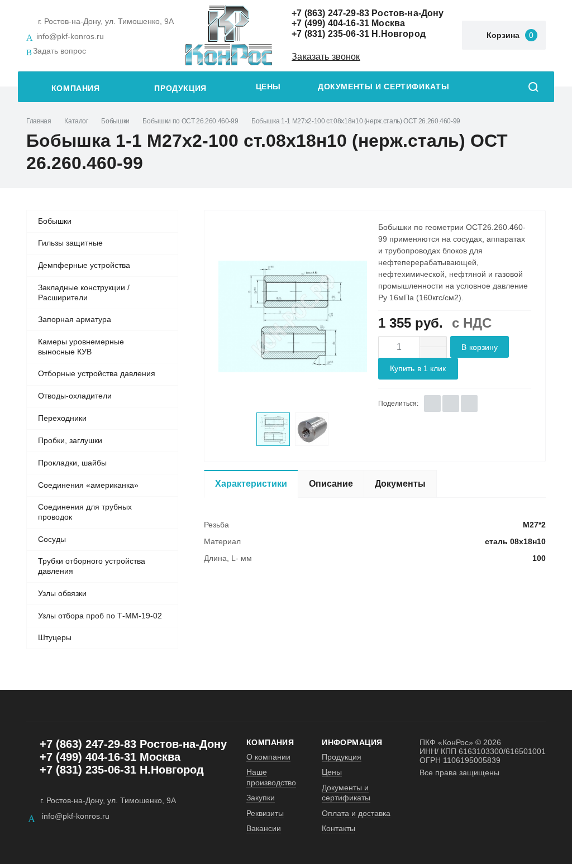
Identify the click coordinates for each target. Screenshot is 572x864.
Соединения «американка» (88, 485)
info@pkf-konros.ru (70, 36)
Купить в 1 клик (418, 368)
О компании (268, 756)
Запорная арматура (74, 319)
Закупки (260, 797)
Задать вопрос (59, 50)
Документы (400, 483)
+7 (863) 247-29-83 (330, 13)
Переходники (62, 418)
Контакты (338, 828)
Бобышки (115, 121)
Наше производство (271, 776)
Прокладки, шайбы (72, 462)
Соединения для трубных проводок (85, 511)
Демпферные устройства (84, 265)
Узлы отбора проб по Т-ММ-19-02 (100, 615)
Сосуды (52, 539)
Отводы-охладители (75, 395)
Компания (75, 88)
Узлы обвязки (62, 593)
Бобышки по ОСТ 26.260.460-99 (190, 121)
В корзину (479, 347)
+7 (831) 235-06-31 (330, 34)
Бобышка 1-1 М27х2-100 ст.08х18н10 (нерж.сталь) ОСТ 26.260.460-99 (355, 121)
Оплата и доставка (356, 813)
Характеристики (251, 483)
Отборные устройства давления (96, 373)
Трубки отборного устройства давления (91, 565)
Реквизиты (265, 813)
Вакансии (263, 828)
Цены (268, 87)
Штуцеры (55, 637)
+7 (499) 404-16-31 (330, 23)
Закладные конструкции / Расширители (84, 292)
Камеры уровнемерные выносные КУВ (81, 346)
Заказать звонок (326, 56)
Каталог (76, 121)
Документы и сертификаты (383, 87)
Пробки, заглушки (70, 440)
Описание (331, 483)
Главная (38, 121)
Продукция (180, 88)
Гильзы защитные (70, 242)
